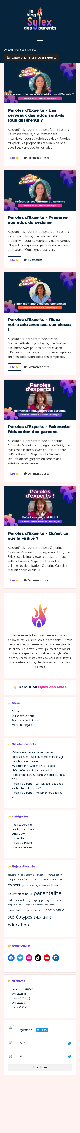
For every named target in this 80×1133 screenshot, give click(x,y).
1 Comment (35, 260)
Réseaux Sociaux (22, 847)
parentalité (47, 893)
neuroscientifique (20, 894)
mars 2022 (18, 1007)
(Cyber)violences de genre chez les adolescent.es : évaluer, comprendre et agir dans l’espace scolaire (38, 756)
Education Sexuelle (56, 879)
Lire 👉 (15, 158)
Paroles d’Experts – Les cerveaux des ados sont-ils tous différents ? (40, 83)
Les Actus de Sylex (23, 829)
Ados (20, 874)
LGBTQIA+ (18, 833)
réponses (49, 904)
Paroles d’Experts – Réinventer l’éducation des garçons (40, 400)
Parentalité (18, 838)
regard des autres (34, 904)
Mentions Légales (22, 725)
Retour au (43, 687)
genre (25, 885)
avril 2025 (17, 993)
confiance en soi (28, 879)
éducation (18, 925)
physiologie (32, 900)
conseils (42, 879)
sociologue (55, 909)
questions (57, 900)
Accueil (8, 49)
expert (14, 885)
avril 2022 (17, 1002)
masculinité (50, 885)
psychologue (45, 900)
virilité (47, 917)
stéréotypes (20, 917)
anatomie (29, 874)
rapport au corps (16, 904)
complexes (13, 879)
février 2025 (19, 998)
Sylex (37, 917)
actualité (12, 874)
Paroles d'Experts (22, 842)
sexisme (30, 910)
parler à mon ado (16, 900)
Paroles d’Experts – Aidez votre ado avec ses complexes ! (40, 292)
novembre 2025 (21, 989)
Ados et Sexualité (22, 824)
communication (54, 874)
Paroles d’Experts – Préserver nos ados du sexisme (40, 190)
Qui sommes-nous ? (24, 716)
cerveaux (40, 874)
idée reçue (35, 885)
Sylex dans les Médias (25, 720)
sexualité (39, 910)
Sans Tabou (16, 910)
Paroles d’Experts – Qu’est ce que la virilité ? (40, 506)
